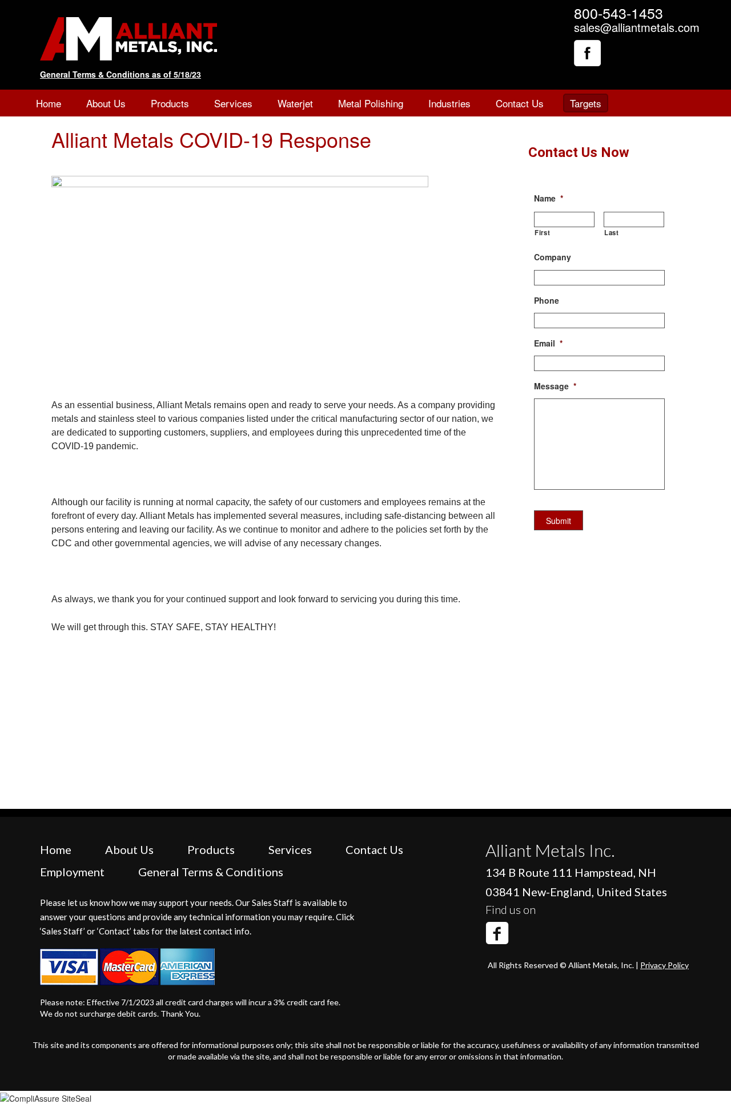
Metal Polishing (370, 103)
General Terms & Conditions (210, 872)
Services (233, 103)
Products (170, 103)
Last (611, 232)
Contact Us (520, 103)
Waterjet (295, 103)
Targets (585, 103)
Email (548, 343)
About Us (106, 103)
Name (548, 198)
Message (555, 386)
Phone (546, 300)
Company (552, 257)
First (542, 232)
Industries (449, 103)
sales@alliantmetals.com (637, 27)
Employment (72, 872)
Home (48, 103)
